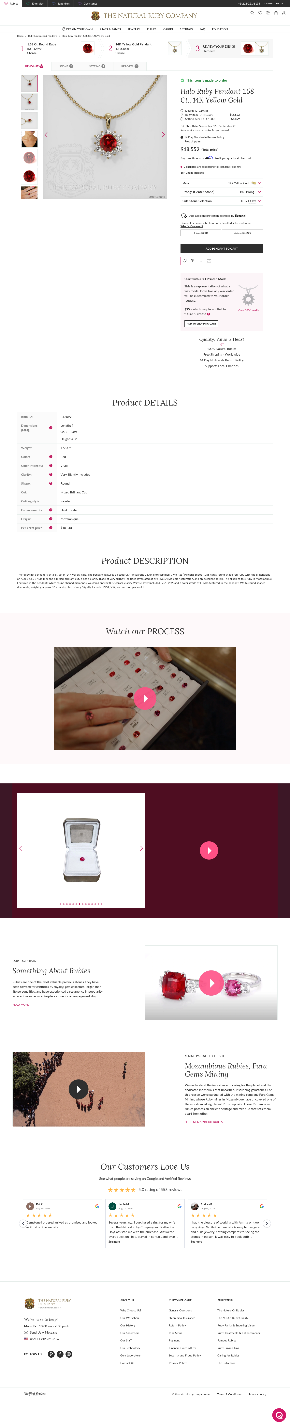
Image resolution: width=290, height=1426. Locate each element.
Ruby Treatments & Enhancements (238, 1333)
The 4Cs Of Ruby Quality (232, 1318)
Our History (127, 1325)
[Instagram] (69, 1354)
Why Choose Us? (130, 1310)
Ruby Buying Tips (228, 1348)
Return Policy (177, 1325)
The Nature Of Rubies (230, 1310)
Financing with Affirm (182, 1348)
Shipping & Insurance (182, 1318)
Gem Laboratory (130, 1355)
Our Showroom (129, 1333)
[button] (163, 134)
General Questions (180, 1310)
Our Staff (126, 1340)
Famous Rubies (226, 1340)
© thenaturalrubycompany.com (191, 1394)
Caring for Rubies (228, 1355)
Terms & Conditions (229, 1394)
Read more (20, 1004)
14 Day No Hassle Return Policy (204, 137)
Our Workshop (129, 1318)
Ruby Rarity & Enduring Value (235, 1325)
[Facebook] (60, 1354)
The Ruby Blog (226, 1363)
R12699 (36, 48)
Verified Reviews (178, 1178)
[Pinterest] (51, 1354)
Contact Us (127, 1363)
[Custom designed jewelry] (255, 48)
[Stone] (87, 48)
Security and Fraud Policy (185, 1355)
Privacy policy (257, 1394)
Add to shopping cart (201, 323)
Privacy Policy (178, 1363)
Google (152, 1178)
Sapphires (64, 3)
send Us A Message (43, 1332)
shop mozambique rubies (204, 1122)
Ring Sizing (175, 1333)
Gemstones (90, 3)
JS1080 (124, 48)
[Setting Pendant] (175, 48)
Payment (174, 1340)
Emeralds (38, 3)
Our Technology (130, 1348)
